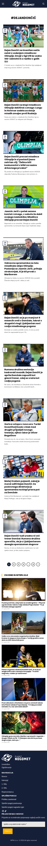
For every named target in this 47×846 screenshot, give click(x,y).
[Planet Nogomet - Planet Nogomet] (23, 4)
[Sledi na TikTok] (5, 811)
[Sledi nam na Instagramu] (3, 811)
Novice (4, 776)
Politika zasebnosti (9, 799)
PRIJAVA (8, 831)
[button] (3, 3)
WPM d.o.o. (14, 840)
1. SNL (4, 784)
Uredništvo (6, 764)
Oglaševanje (6, 767)
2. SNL (4, 788)
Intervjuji (5, 780)
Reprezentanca (8, 792)
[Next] (38, 564)
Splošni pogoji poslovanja (12, 803)
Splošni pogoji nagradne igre (13, 807)
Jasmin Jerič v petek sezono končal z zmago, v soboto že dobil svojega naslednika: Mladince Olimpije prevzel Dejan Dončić (23, 215)
